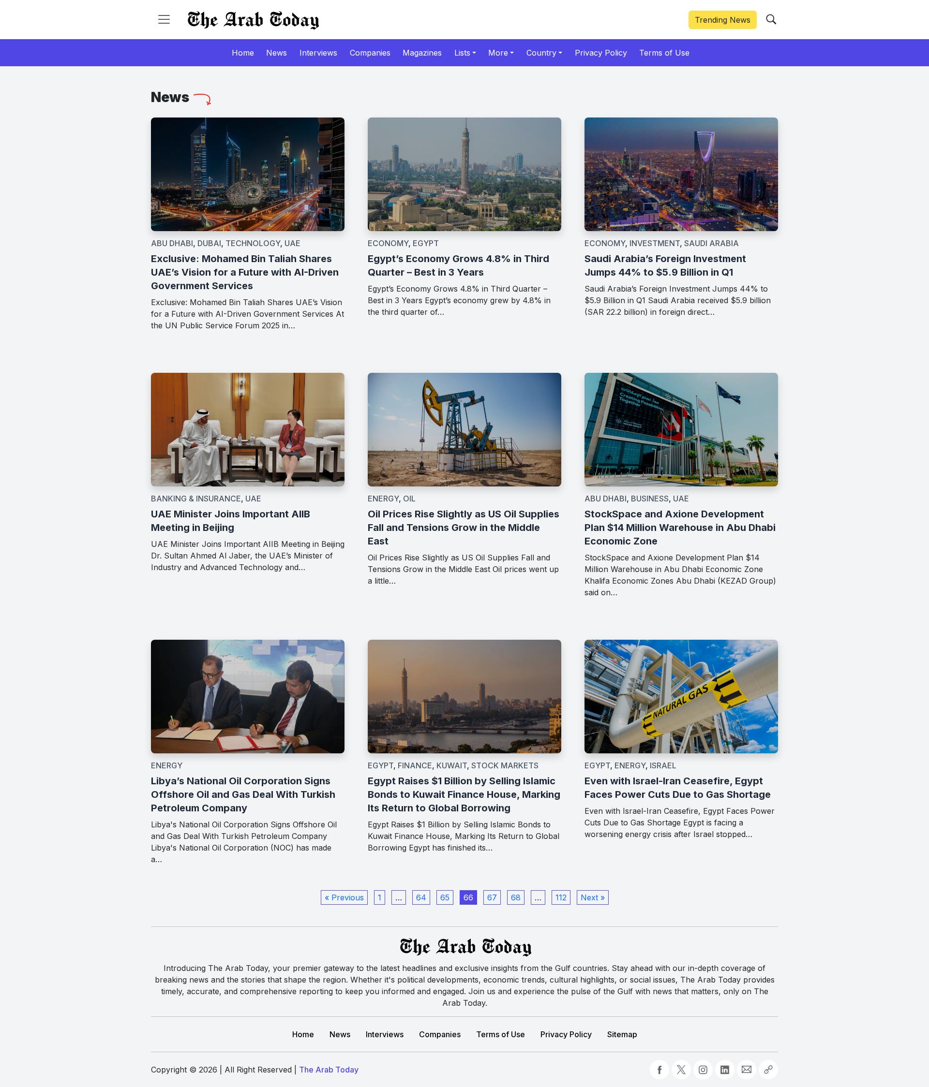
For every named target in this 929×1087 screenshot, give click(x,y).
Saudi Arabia (711, 243)
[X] (681, 1069)
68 (516, 897)
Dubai (209, 243)
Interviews (385, 1034)
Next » (593, 897)
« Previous (344, 897)
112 (561, 897)
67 (492, 897)
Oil (409, 498)
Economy (388, 243)
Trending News (722, 20)
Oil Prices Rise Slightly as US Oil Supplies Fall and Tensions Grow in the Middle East (463, 527)
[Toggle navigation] (164, 19)
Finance (415, 765)
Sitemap (622, 1034)
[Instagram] (703, 1069)
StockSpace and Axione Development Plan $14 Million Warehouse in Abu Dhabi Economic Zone (680, 527)
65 (445, 897)
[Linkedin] (724, 1069)
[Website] (768, 1069)
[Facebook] (659, 1069)
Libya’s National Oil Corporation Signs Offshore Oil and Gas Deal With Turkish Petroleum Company (243, 794)
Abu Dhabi (172, 243)
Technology (252, 243)
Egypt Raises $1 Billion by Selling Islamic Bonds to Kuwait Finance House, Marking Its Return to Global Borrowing (464, 794)
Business (650, 498)
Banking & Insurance (196, 498)
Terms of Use (500, 1034)
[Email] (746, 1069)
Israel (663, 765)
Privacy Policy (566, 1034)
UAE (292, 243)
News (340, 1034)
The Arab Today (329, 1069)
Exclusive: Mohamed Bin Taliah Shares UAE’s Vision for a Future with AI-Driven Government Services (245, 272)
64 (421, 897)
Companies (440, 1034)
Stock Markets (505, 765)
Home (303, 1034)
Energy (383, 498)
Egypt (426, 243)
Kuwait (451, 765)
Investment (654, 243)
